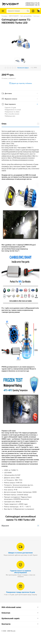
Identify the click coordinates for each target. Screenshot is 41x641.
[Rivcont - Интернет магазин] (10, 4)
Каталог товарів (2, 10)
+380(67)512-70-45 (32, 3)
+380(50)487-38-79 (32, 5)
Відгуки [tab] (5, 526)
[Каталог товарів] (3, 11)
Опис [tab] (4, 124)
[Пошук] (28, 11)
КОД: (32, 67)
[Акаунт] (33, 10)
